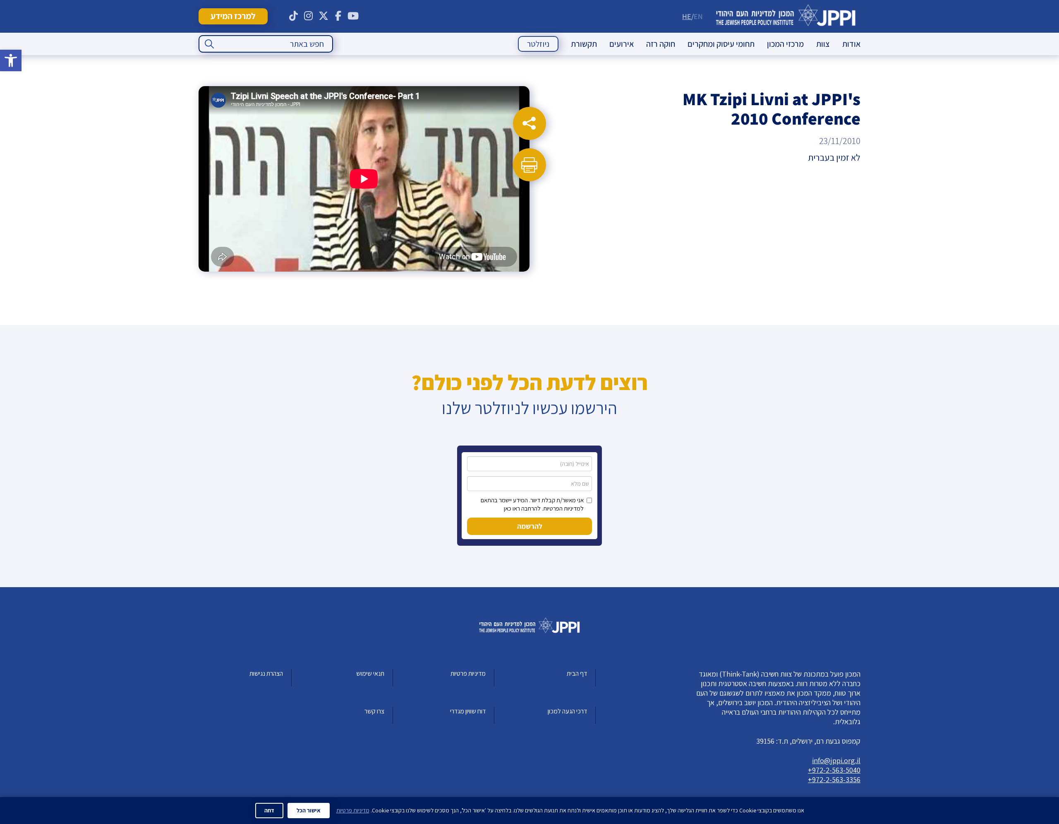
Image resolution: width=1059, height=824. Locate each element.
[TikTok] (294, 16)
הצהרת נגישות (266, 673)
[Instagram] (308, 16)
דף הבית (577, 673)
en (698, 16)
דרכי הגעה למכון (567, 711)
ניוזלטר (538, 44)
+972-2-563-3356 (834, 779)
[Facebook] (338, 16)
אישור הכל (309, 810)
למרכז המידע (233, 16)
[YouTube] (353, 16)
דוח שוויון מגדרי (468, 711)
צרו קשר (374, 711)
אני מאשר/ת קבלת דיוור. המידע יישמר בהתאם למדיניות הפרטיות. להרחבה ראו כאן (532, 504)
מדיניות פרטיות (468, 673)
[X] (323, 16)
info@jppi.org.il (836, 760)
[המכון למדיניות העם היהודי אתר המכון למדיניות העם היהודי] (785, 16)
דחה (269, 810)
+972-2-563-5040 (834, 770)
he (686, 16)
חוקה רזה (660, 44)
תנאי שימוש (370, 673)
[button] (11, 60)
